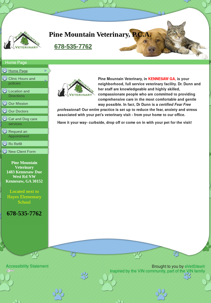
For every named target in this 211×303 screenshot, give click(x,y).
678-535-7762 (73, 46)
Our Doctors (18, 111)
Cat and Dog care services (22, 121)
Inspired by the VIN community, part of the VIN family (157, 271)
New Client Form (22, 151)
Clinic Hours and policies (21, 81)
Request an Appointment (18, 133)
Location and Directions (19, 93)
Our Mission (18, 103)
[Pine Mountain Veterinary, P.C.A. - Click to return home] (22, 41)
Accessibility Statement (27, 266)
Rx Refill (15, 144)
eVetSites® (195, 266)
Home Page (16, 62)
